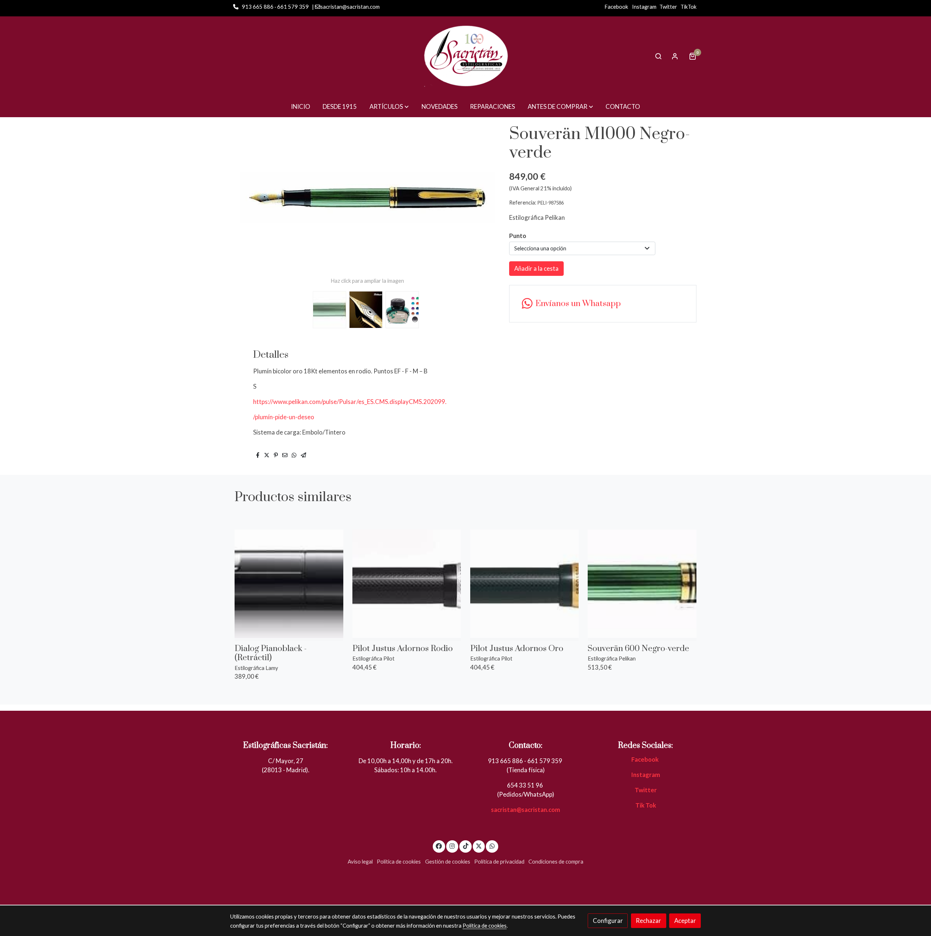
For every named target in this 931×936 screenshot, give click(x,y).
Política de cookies (399, 861)
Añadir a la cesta (536, 268)
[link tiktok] (465, 845)
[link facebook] (439, 845)
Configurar (608, 920)
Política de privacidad (499, 861)
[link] (465, 56)
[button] (389, 106)
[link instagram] (452, 845)
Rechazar (648, 920)
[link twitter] (479, 845)
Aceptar (685, 920)
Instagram (644, 7)
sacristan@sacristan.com (525, 809)
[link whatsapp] (492, 845)
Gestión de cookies (447, 861)
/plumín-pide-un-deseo (283, 417)
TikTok (688, 7)
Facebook (616, 7)
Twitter (668, 7)
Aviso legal (360, 861)
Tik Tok (645, 805)
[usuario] (675, 56)
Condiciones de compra (555, 861)
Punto (517, 235)
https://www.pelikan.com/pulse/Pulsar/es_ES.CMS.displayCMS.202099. (350, 401)
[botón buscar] (658, 56)
